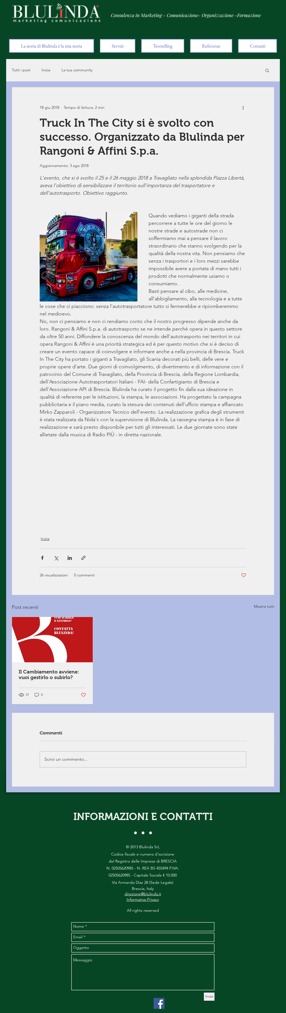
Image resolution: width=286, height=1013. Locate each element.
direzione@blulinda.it (143, 893)
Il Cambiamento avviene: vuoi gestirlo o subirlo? (49, 674)
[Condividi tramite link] (83, 557)
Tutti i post (21, 69)
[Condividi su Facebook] (42, 557)
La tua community (76, 69)
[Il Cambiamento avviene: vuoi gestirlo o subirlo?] (52, 639)
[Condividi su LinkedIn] (69, 557)
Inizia (46, 69)
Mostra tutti (264, 606)
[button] (267, 70)
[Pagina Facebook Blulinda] (159, 1003)
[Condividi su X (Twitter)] (56, 557)
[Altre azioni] (243, 107)
